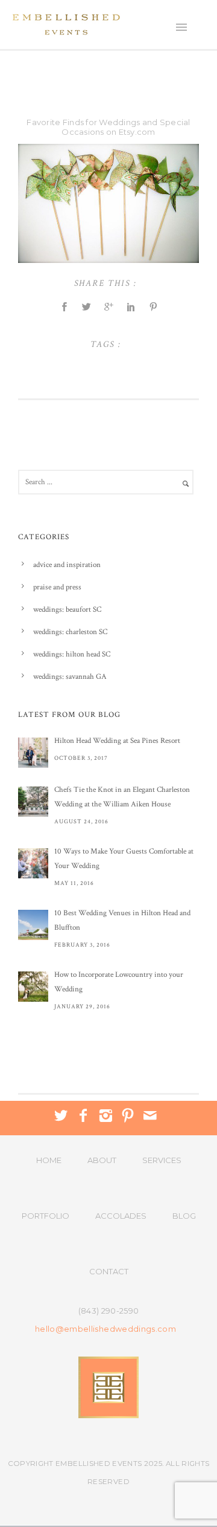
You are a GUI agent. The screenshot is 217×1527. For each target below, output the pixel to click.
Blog (184, 1216)
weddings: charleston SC (70, 632)
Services (161, 1160)
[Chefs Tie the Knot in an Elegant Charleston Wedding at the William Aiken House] (33, 801)
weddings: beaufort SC (67, 610)
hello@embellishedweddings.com (105, 1329)
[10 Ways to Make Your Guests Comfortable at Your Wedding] (33, 863)
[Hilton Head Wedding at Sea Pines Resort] (33, 753)
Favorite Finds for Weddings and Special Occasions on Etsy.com (108, 127)
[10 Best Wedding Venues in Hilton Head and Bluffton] (33, 925)
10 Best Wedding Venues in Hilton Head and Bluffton (122, 920)
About (101, 1160)
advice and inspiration (67, 565)
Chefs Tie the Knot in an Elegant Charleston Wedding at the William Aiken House (122, 797)
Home (48, 1160)
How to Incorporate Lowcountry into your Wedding (118, 982)
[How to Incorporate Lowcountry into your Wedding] (33, 986)
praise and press (57, 587)
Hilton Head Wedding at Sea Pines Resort (117, 741)
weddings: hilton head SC (71, 654)
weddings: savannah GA (70, 677)
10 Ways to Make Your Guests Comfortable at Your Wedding (123, 858)
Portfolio (45, 1216)
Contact (108, 1271)
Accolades (120, 1216)
